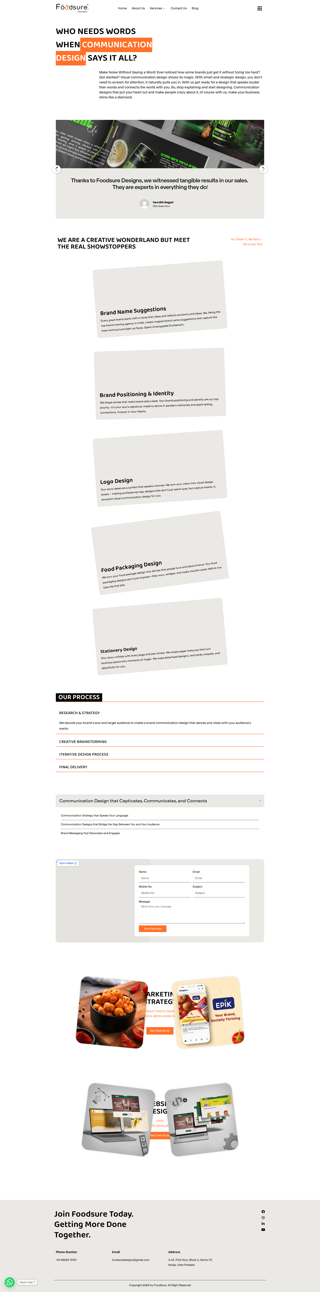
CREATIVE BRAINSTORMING (83, 742)
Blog (195, 8)
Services (156, 8)
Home (122, 8)
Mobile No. (145, 886)
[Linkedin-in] (263, 1223)
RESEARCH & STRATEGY (79, 713)
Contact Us (179, 8)
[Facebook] (263, 1211)
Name (142, 872)
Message (144, 901)
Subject (197, 886)
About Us (138, 8)
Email (196, 872)
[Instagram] (263, 1217)
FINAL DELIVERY (73, 767)
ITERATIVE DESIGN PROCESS (83, 754)
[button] (56, 169)
